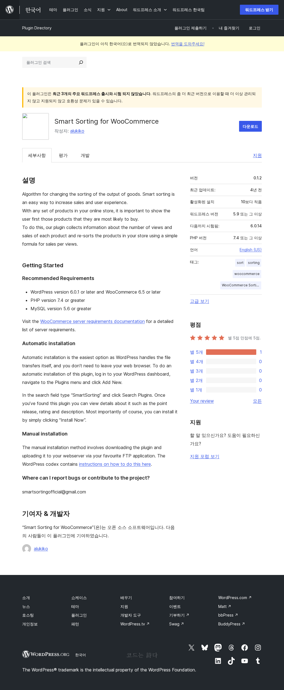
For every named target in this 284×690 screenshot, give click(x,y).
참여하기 (177, 597)
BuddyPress (231, 624)
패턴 (75, 624)
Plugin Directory (37, 28)
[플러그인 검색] (81, 62)
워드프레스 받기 (259, 9)
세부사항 (37, 155)
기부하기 (179, 615)
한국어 (80, 655)
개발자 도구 (130, 615)
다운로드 (250, 126)
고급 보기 (199, 301)
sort (240, 263)
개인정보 (30, 624)
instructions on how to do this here (115, 464)
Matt (224, 606)
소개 (26, 597)
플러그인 (79, 615)
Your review (202, 401)
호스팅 (28, 615)
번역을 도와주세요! (187, 43)
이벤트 (175, 606)
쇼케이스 (79, 597)
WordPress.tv (135, 624)
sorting (254, 263)
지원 (257, 155)
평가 (63, 155)
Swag (176, 624)
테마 (75, 606)
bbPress (228, 615)
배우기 (126, 597)
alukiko (77, 131)
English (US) (251, 249)
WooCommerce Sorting (241, 285)
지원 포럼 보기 (204, 456)
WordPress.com (235, 597)
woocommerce (247, 274)
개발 (85, 155)
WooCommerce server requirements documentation (92, 321)
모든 (257, 401)
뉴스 (26, 606)
